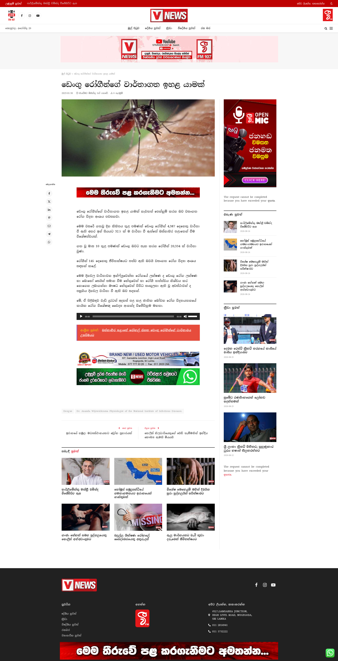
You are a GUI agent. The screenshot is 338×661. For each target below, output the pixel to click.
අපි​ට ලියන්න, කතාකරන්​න (311, 3)
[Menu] (331, 28)
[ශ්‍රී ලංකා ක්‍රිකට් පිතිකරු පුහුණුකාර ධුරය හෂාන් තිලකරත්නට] (250, 427)
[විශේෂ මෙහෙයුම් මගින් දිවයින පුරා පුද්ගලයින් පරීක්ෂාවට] (191, 471)
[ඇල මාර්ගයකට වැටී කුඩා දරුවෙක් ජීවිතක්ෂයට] (191, 517)
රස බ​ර (205, 28)
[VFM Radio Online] (10, 15)
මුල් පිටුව (133, 28)
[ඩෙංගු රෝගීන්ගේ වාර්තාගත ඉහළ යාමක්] (138, 138)
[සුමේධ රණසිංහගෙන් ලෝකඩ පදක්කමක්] (250, 378)
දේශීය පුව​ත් (152, 28)
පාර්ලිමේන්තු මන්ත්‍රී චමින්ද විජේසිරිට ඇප (80, 491)
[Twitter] (49, 201)
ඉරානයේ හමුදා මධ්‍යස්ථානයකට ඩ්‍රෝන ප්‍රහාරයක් (99, 433)
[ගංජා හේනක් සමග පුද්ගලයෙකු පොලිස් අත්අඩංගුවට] (86, 517)
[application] (138, 316)
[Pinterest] (49, 217)
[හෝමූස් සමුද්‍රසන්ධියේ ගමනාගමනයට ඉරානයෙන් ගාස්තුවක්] (138, 471)
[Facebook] (49, 193)
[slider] (193, 316)
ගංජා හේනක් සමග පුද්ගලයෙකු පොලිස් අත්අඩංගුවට (84, 537)
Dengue (67, 411)
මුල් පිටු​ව (66, 73)
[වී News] (169, 15)
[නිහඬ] (185, 316)
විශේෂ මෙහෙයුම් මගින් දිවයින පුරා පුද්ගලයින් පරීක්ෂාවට (188, 491)
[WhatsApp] (49, 242)
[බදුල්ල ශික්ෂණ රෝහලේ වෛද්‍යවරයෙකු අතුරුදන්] (138, 517)
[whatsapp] (138, 376)
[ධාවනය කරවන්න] (81, 316)
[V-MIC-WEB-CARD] (250, 143)
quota (271, 200)
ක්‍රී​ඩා (169, 28)
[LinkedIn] (49, 209)
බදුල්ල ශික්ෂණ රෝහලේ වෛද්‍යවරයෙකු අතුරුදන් (132, 537)
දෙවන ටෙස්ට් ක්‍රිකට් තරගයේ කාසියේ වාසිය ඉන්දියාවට (250, 350)
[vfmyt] (169, 49)
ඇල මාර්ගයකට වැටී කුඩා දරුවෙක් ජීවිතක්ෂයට (185, 537)
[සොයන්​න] (326, 28)
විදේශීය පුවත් (186, 28)
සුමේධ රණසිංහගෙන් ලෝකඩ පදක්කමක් (244, 399)
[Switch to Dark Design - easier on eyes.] (331, 3)
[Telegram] (49, 234)
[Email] (49, 226)
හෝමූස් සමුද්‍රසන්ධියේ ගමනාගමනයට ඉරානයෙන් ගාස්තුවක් (62, 3)
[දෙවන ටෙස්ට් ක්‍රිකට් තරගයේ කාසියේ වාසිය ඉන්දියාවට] (250, 329)
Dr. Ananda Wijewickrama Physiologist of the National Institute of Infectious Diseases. (129, 411)
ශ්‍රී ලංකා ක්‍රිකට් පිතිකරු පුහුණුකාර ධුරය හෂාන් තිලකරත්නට (248, 448)
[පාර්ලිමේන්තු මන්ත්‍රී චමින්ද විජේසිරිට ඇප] (86, 471)
